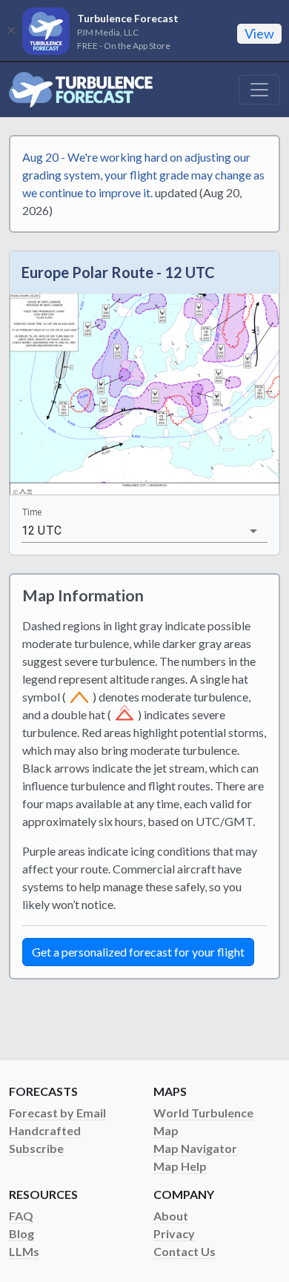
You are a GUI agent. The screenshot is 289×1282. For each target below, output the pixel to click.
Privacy (174, 1233)
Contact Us (184, 1251)
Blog (21, 1233)
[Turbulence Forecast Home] (81, 89)
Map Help (180, 1166)
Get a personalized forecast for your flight (138, 952)
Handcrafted (45, 1130)
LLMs (24, 1251)
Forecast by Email (57, 1113)
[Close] (11, 30)
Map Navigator (195, 1148)
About (170, 1216)
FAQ (21, 1216)
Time (31, 512)
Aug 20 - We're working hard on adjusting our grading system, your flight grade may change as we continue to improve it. (143, 174)
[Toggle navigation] (259, 90)
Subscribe (36, 1148)
